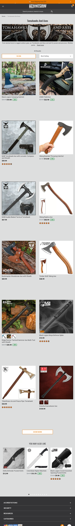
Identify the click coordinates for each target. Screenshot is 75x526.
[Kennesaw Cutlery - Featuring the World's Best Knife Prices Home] (37, 6)
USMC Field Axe (45, 97)
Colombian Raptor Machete (36, 471)
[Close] (70, 2)
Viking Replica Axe (45, 217)
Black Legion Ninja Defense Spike (51, 335)
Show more (37, 432)
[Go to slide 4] (34, 494)
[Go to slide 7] (40, 494)
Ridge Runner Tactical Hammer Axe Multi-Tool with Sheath (18, 341)
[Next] (59, 3)
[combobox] (37, 12)
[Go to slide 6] (38, 494)
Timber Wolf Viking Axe (47, 276)
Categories (8, 519)
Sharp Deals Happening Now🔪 (58, 2)
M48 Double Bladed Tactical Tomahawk (16, 217)
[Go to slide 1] (28, 494)
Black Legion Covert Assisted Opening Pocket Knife (61, 472)
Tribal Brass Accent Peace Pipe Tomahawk (17, 401)
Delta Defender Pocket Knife (13, 471)
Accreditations (10, 503)
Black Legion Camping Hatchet (13, 97)
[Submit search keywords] (52, 11)
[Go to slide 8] (42, 494)
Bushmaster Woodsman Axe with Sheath (17, 276)
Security (7, 508)
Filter (19, 56)
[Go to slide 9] (44, 494)
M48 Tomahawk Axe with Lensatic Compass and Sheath (18, 157)
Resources (8, 513)
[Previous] (15, 3)
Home (3, 16)
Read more (40, 45)
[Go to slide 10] (46, 494)
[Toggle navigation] (3, 6)
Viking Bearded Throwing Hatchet (51, 156)
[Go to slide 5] (36, 494)
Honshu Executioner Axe (48, 406)
